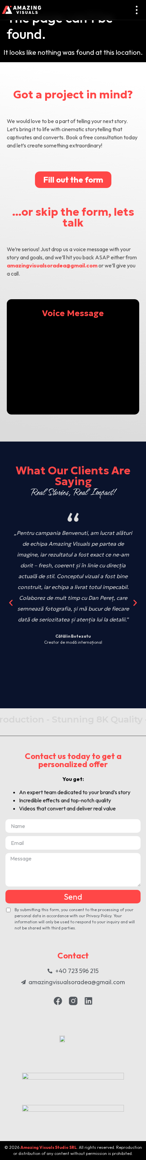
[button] (11, 603)
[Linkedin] (88, 1001)
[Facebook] (58, 1001)
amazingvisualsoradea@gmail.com (52, 265)
